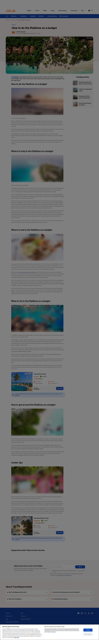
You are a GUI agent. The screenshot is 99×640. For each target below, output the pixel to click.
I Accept (88, 630)
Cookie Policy (16, 637)
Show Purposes (88, 634)
